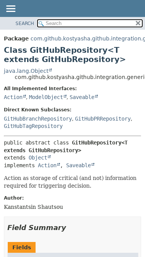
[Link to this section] (71, 227)
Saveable (82, 97)
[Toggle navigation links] (10, 9)
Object (38, 158)
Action (13, 97)
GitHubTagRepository (33, 126)
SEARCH (24, 23)
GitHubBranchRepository (38, 119)
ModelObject (46, 97)
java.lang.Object (26, 71)
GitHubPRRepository (103, 119)
